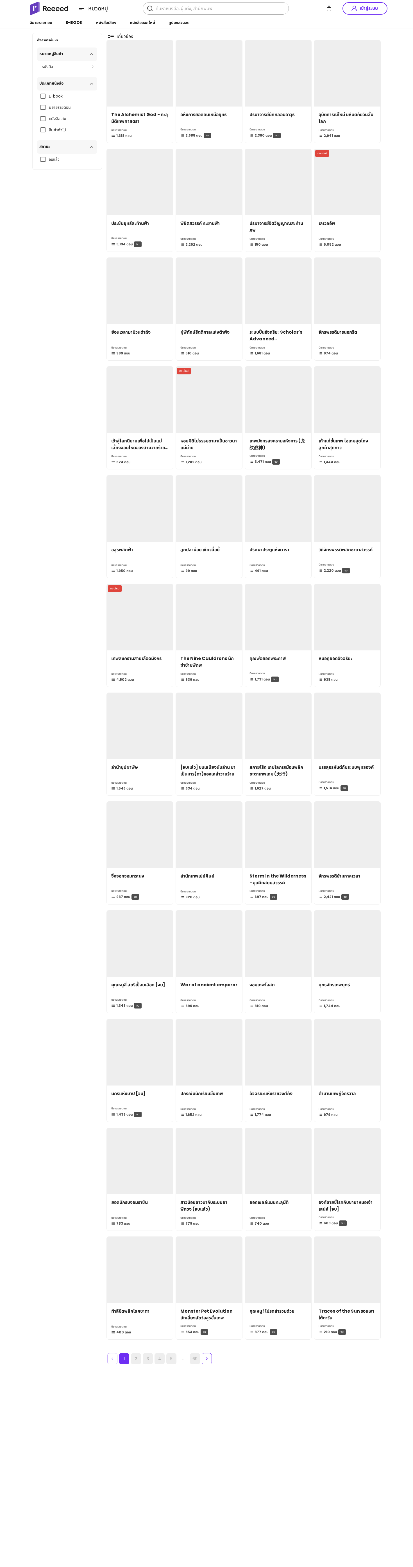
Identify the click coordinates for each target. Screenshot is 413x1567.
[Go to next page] (207, 1358)
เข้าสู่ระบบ (369, 8)
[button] (67, 54)
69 (195, 1359)
